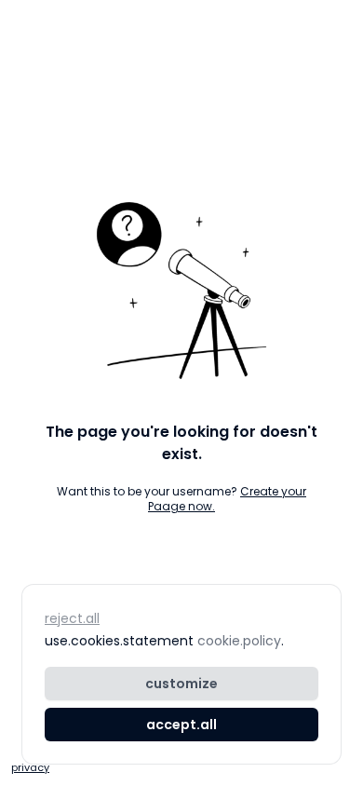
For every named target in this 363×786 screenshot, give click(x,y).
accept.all (181, 724)
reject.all (72, 618)
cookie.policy (239, 640)
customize (181, 683)
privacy (30, 767)
